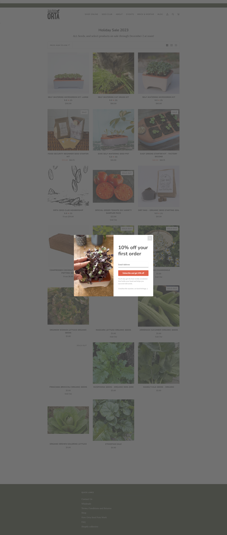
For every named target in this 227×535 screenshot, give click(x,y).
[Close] (150, 238)
